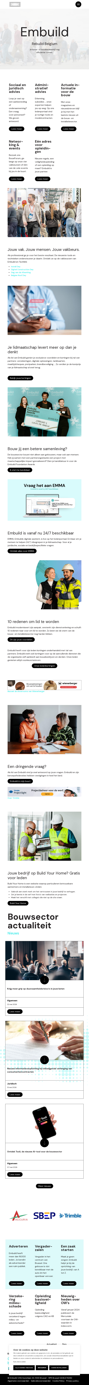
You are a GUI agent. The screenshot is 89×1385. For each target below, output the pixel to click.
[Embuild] (15, 4)
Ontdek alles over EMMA (22, 551)
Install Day (15, 266)
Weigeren (42, 1368)
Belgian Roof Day (18, 275)
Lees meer (16, 128)
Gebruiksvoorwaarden (41, 1381)
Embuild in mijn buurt (20, 781)
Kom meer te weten (19, 1361)
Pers (64, 1344)
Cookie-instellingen (59, 1368)
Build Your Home (18, 903)
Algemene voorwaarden (18, 1381)
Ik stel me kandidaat (20, 470)
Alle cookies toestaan (24, 1368)
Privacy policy (72, 1381)
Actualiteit (52, 1344)
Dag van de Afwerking (21, 272)
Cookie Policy (58, 1381)
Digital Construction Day (22, 269)
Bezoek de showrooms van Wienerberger (26, 691)
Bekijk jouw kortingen (20, 378)
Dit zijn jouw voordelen (21, 639)
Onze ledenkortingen (44, 665)
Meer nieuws (44, 1186)
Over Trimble (13, 798)
